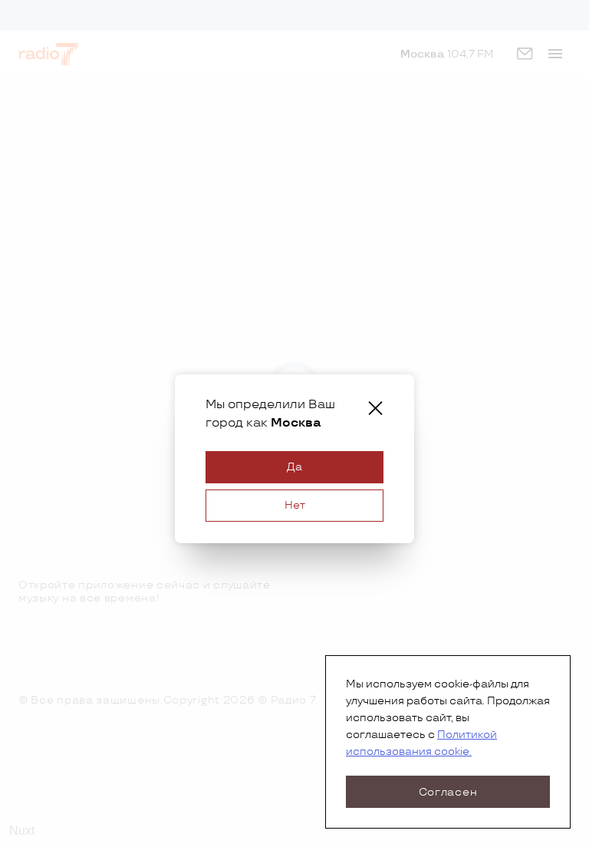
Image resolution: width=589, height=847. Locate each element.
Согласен (448, 792)
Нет (295, 505)
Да (294, 466)
